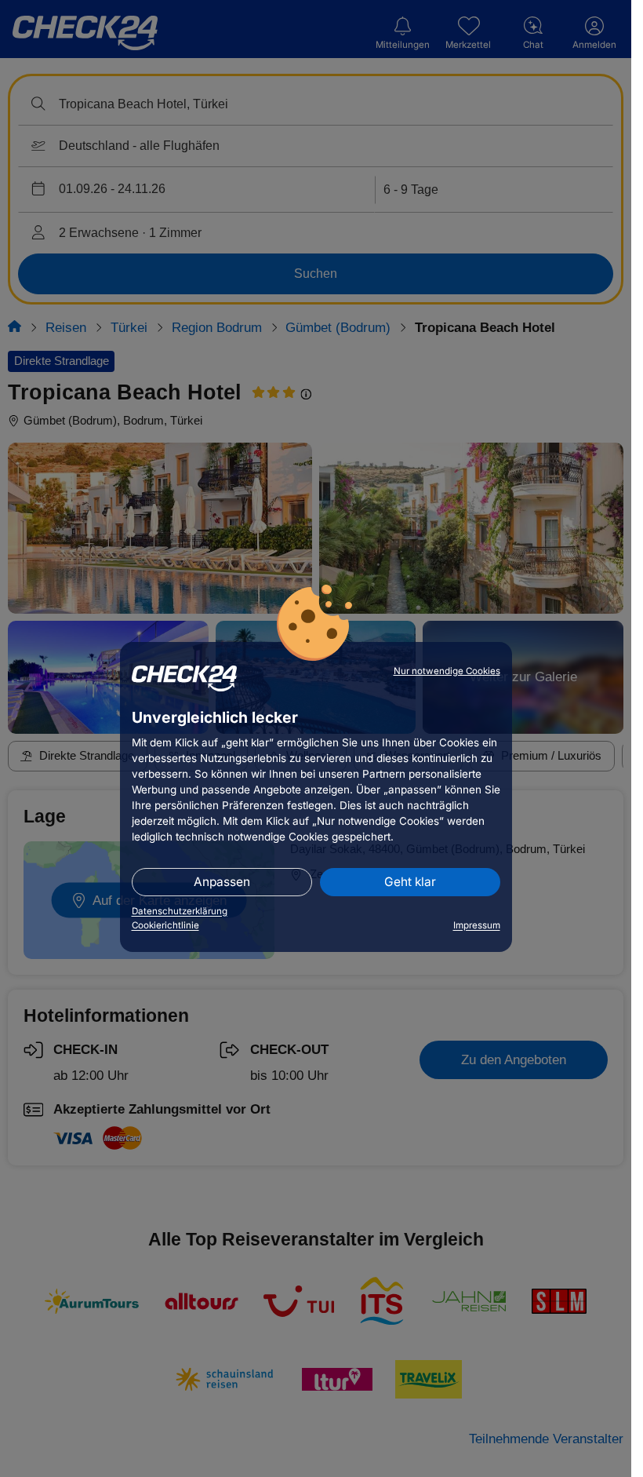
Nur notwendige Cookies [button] (447, 671)
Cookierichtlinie (165, 925)
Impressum (476, 925)
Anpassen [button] (222, 881)
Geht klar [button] (410, 881)
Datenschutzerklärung (179, 911)
